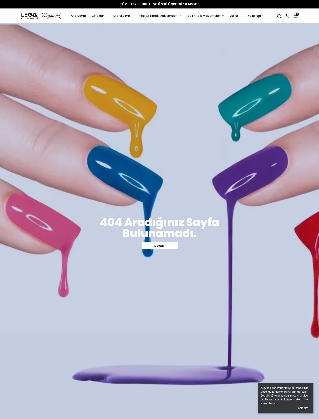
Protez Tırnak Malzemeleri (158, 16)
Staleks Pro (121, 16)
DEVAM (159, 246)
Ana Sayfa (78, 16)
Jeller (234, 16)
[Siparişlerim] (287, 16)
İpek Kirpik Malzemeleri (204, 16)
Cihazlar (98, 16)
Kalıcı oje (254, 16)
